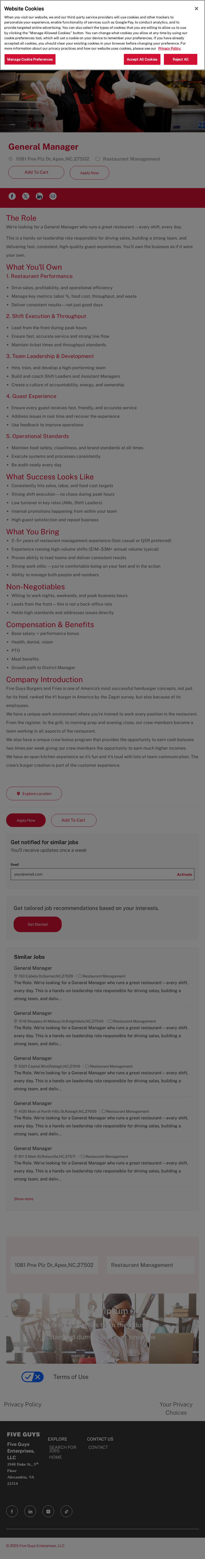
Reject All (180, 59)
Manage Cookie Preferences (30, 59)
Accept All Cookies (142, 59)
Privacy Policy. (169, 48)
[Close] (196, 8)
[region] (102, 35)
